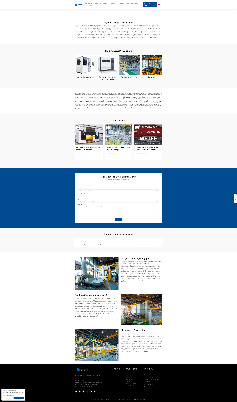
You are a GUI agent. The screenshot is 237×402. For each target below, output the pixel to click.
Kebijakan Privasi (140, 399)
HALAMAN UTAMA (89, 3)
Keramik (111, 375)
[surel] (235, 201)
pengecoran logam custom (84, 241)
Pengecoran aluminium (129, 77)
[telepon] (235, 198)
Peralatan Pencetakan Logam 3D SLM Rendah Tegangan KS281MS (107, 78)
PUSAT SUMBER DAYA (132, 3)
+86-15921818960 (149, 384)
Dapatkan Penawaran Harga (149, 4)
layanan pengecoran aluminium (127, 241)
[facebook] (83, 391)
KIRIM (118, 219)
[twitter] (87, 391)
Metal (110, 377)
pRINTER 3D (105, 3)
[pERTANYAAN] (235, 195)
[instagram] (91, 391)
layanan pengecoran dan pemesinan (148, 241)
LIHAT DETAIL (85, 65)
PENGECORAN (114, 3)
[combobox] (81, 207)
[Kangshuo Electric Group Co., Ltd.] (79, 5)
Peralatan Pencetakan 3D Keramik (85, 78)
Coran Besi (152, 77)
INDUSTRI (122, 3)
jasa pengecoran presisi (102, 244)
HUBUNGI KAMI (88, 5)
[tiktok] (95, 391)
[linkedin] (76, 391)
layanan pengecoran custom (85, 244)
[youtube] (80, 391)
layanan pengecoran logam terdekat (105, 241)
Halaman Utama (130, 374)
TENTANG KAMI (98, 3)
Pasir (110, 374)
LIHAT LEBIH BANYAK (81, 153)
